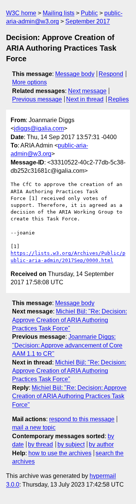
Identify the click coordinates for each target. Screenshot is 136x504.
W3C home (21, 13)
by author (101, 444)
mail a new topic (34, 427)
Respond (111, 74)
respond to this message (81, 419)
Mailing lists (58, 13)
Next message (87, 91)
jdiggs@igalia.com (39, 128)
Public (89, 13)
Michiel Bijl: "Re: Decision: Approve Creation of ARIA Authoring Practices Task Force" (69, 320)
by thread (40, 444)
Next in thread (85, 99)
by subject (71, 444)
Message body (74, 74)
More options (29, 82)
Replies (118, 99)
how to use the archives (59, 453)
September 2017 (87, 21)
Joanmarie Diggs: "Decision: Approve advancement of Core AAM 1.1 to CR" (67, 345)
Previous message (37, 99)
